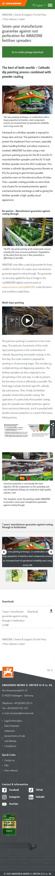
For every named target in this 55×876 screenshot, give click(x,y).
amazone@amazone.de (21, 713)
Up (48, 669)
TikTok (39, 789)
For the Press (40, 14)
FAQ (6, 765)
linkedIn (40, 796)
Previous (4, 552)
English (39, 5)
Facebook (14, 789)
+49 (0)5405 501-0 (23, 703)
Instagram (14, 796)
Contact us (9, 760)
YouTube (13, 803)
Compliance (10, 746)
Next (51, 552)
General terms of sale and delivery (14, 738)
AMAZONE (7, 14)
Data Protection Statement (11, 728)
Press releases (10, 19)
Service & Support (23, 14)
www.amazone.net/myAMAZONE (18, 287)
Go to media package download (27, 52)
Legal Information (13, 720)
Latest (22, 19)
